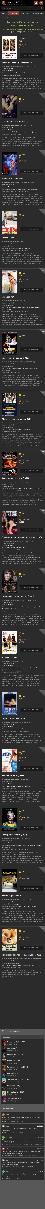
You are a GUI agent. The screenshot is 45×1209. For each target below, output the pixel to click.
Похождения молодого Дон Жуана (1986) (21, 955)
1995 (12, 602)
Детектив (37, 488)
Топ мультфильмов (37, 13)
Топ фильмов (13, 13)
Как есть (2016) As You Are (14, 1133)
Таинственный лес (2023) (13, 1121)
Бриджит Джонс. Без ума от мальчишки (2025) (21, 1155)
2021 (12, 127)
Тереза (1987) (8, 237)
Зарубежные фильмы (23, 132)
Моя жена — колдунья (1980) (15, 358)
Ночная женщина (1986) (13, 178)
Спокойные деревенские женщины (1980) (22, 537)
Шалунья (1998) (9, 657)
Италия (10, 71)
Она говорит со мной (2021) (15, 121)
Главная (4, 13)
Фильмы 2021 (10, 132)
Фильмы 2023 (20, 73)
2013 (12, 902)
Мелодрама (26, 307)
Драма (34, 132)
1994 (12, 484)
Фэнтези (25, 368)
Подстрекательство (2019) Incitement (18, 1167)
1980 (12, 364)
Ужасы (24, 607)
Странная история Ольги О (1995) (18, 596)
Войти (36, 3)
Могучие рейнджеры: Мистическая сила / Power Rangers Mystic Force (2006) (23, 1144)
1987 (12, 244)
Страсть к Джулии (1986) (14, 718)
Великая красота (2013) (13, 895)
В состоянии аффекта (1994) (15, 478)
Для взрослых (32, 189)
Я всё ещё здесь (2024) (12, 1178)
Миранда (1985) (9, 297)
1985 (12, 303)
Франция (16, 904)
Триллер (25, 488)
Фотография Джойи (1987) (14, 834)
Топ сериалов (24, 13)
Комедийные (10, 73)
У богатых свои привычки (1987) (17, 419)
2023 (12, 68)
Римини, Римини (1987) (13, 775)
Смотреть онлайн (31, 55)
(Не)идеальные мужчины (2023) (17, 62)
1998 (12, 663)
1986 (12, 185)
